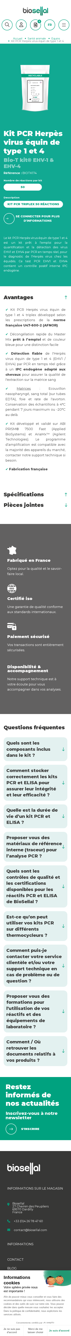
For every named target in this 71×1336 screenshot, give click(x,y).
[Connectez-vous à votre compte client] (21, 24)
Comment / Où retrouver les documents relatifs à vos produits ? (30, 1051)
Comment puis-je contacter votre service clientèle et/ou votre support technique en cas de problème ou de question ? (34, 966)
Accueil (17, 38)
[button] (7, 24)
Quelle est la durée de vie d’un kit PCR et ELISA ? (32, 816)
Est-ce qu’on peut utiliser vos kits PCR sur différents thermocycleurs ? (30, 926)
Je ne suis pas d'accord (11, 1330)
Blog (12, 1268)
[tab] (35, 297)
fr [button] (50, 24)
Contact (15, 1260)
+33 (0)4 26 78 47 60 (28, 1221)
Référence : (13, 173)
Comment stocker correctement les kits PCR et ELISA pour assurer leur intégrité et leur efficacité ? (31, 782)
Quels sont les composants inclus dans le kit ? (28, 749)
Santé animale (37, 38)
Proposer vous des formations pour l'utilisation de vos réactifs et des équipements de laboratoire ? (28, 1011)
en (50, 30)
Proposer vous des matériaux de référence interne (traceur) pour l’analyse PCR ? (34, 847)
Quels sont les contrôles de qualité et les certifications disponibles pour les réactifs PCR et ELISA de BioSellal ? (33, 886)
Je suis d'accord (59, 1330)
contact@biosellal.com (30, 1230)
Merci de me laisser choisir (35, 1330)
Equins (55, 38)
